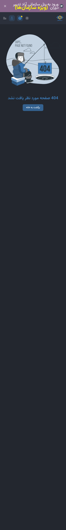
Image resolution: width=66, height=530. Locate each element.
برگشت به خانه (33, 107)
